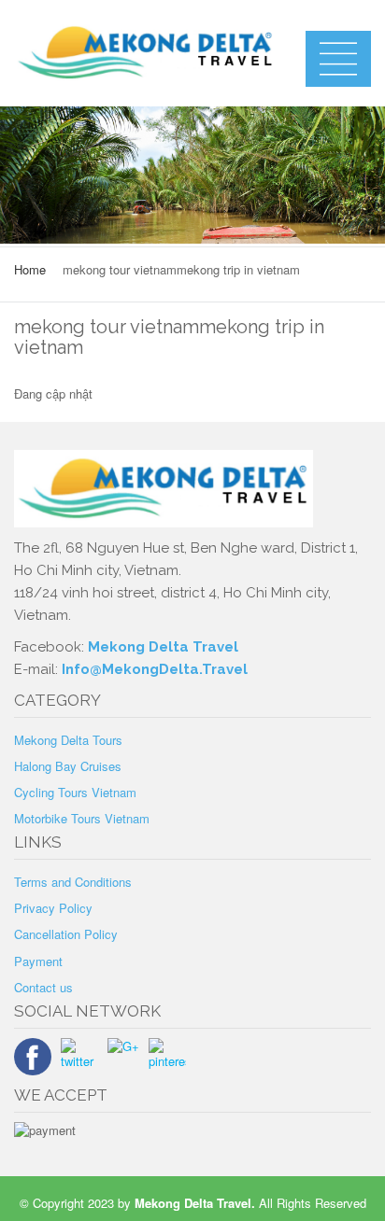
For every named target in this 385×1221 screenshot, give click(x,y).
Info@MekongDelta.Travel (155, 669)
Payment (38, 961)
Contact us (43, 987)
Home (30, 269)
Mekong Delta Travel (163, 647)
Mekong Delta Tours (68, 740)
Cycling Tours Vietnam (75, 792)
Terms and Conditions (73, 882)
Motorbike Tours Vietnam (82, 818)
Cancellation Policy (66, 934)
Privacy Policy (53, 908)
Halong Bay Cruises (67, 766)
